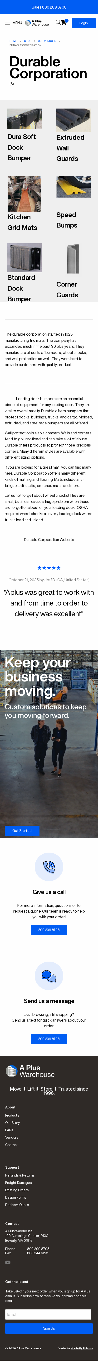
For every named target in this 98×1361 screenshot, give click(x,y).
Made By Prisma (82, 1348)
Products (12, 1115)
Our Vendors (47, 41)
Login (83, 23)
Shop (27, 41)
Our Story (12, 1122)
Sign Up (49, 1328)
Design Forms (15, 1197)
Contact (11, 1145)
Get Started (22, 830)
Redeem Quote (17, 1205)
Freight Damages (18, 1182)
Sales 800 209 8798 (49, 7)
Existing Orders (17, 1190)
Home (13, 41)
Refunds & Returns (19, 1175)
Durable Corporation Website (49, 539)
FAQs (9, 1130)
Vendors (11, 1137)
